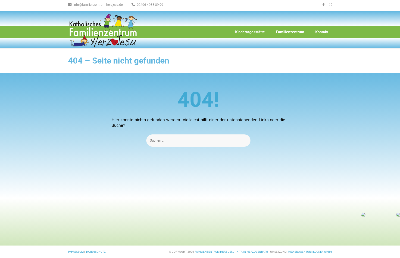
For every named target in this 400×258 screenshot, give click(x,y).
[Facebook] (323, 5)
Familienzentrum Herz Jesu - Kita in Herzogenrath (231, 251)
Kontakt (321, 32)
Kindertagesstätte (250, 32)
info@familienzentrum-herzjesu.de (98, 4)
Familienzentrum (290, 32)
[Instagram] (330, 5)
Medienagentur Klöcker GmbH (310, 251)
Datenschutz (96, 251)
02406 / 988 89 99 (149, 4)
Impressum (76, 251)
